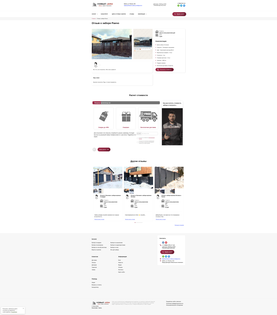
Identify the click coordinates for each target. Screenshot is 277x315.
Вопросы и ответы (97, 284)
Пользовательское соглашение (174, 305)
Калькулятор (104, 14)
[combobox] (139, 133)
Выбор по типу (114, 247)
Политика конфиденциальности (174, 303)
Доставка (94, 260)
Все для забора (115, 249)
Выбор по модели (96, 242)
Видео (120, 265)
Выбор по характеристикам (118, 245)
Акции (93, 282)
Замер (93, 269)
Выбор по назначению (116, 242)
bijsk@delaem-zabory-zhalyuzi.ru (133, 5)
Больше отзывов (179, 225)
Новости (120, 262)
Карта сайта (121, 272)
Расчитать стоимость (165, 69)
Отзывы (132, 14)
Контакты (120, 269)
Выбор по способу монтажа (99, 247)
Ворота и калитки (96, 249)
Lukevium (178, 301)
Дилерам (94, 265)
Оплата (94, 262)
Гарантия (94, 267)
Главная (94, 18)
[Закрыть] (23, 308)
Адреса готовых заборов (119, 14)
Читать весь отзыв (99, 219)
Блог (119, 260)
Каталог (94, 14)
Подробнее (14, 312)
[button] (137, 222)
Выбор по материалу (97, 245)
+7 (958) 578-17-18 (181, 3)
